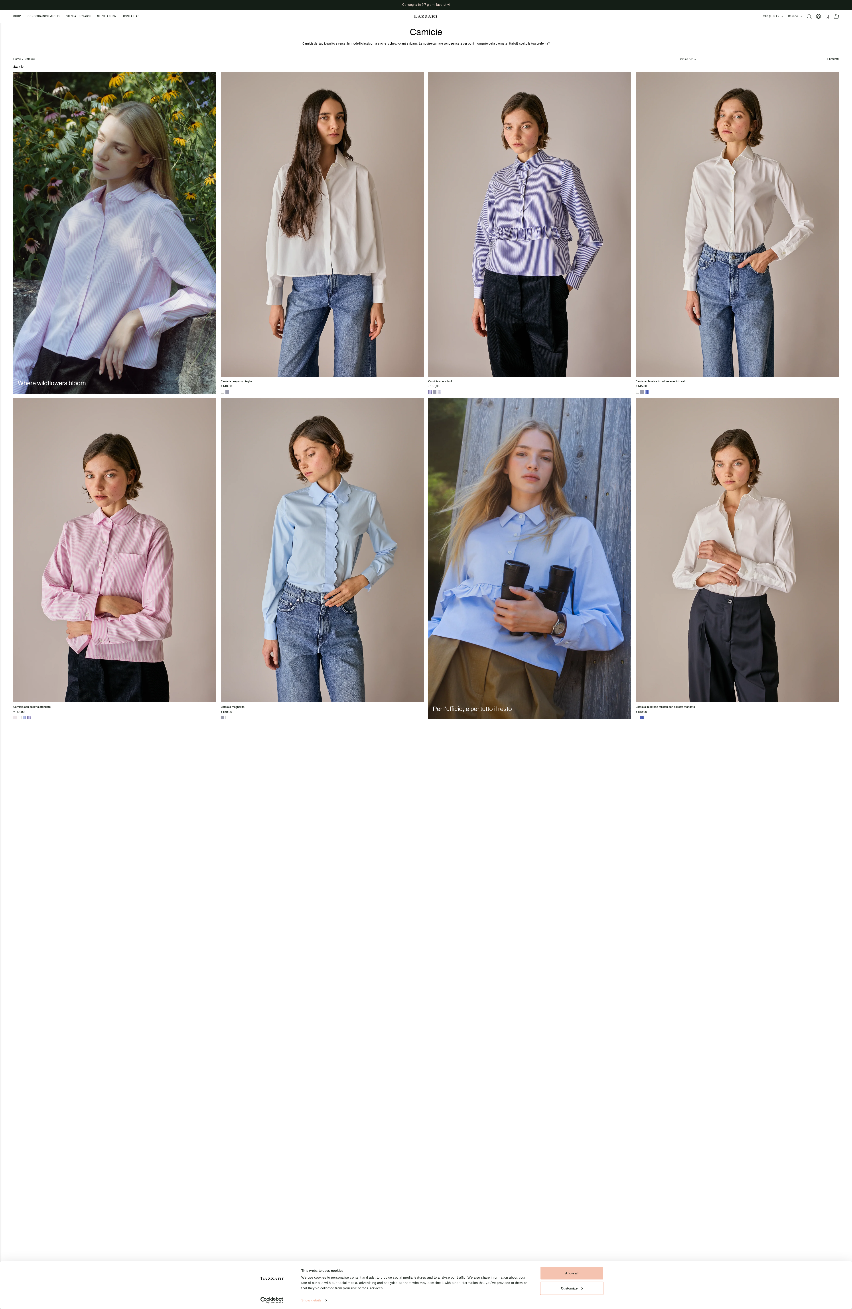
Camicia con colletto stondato (32, 707)
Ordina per (686, 59)
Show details (311, 1300)
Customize (569, 1288)
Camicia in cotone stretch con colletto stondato (665, 707)
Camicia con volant (440, 381)
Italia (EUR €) (770, 16)
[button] (107, 16)
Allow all (571, 1273)
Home (17, 59)
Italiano (793, 16)
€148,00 (226, 386)
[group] (426, 5)
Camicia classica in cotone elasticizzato (661, 381)
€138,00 (434, 386)
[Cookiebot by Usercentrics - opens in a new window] (271, 1300)
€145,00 (641, 386)
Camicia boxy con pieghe (236, 381)
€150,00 (226, 712)
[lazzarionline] (426, 16)
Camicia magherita (233, 707)
